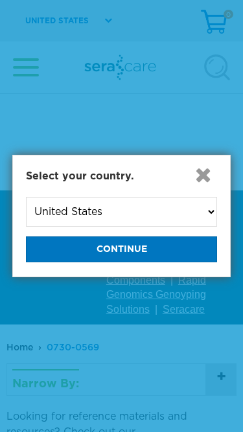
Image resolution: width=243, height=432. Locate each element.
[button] (202, 175)
